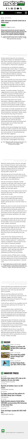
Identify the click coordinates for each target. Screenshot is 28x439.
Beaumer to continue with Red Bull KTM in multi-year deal (18, 348)
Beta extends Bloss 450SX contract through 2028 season (17, 356)
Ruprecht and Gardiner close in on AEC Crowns (12, 387)
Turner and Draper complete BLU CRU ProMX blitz (13, 411)
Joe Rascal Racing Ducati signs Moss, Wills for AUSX (18, 364)
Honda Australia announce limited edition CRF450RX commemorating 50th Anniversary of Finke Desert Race (14, 403)
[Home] (14, 3)
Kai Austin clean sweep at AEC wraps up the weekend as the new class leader (13, 379)
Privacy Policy (13, 432)
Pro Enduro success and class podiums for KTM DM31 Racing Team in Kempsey (13, 394)
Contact (7, 432)
